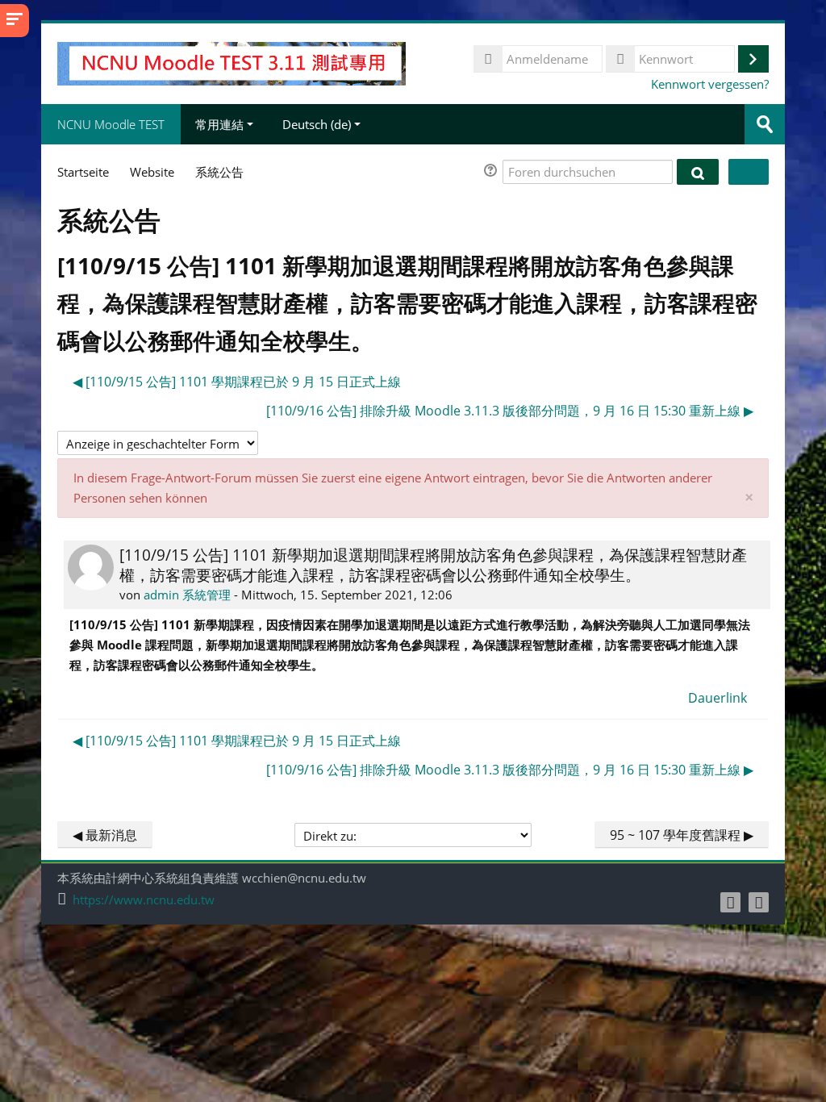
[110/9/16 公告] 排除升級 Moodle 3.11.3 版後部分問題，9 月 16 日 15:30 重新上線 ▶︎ (509, 411)
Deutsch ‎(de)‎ (316, 124)
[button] (493, 172)
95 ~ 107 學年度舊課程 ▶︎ (681, 835)
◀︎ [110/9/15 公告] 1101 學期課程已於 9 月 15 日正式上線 (237, 381)
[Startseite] (231, 62)
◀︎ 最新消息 (105, 835)
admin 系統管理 (187, 594)
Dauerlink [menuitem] (717, 698)
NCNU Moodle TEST (111, 124)
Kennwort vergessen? (710, 84)
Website (152, 172)
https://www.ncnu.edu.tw (144, 900)
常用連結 (219, 124)
